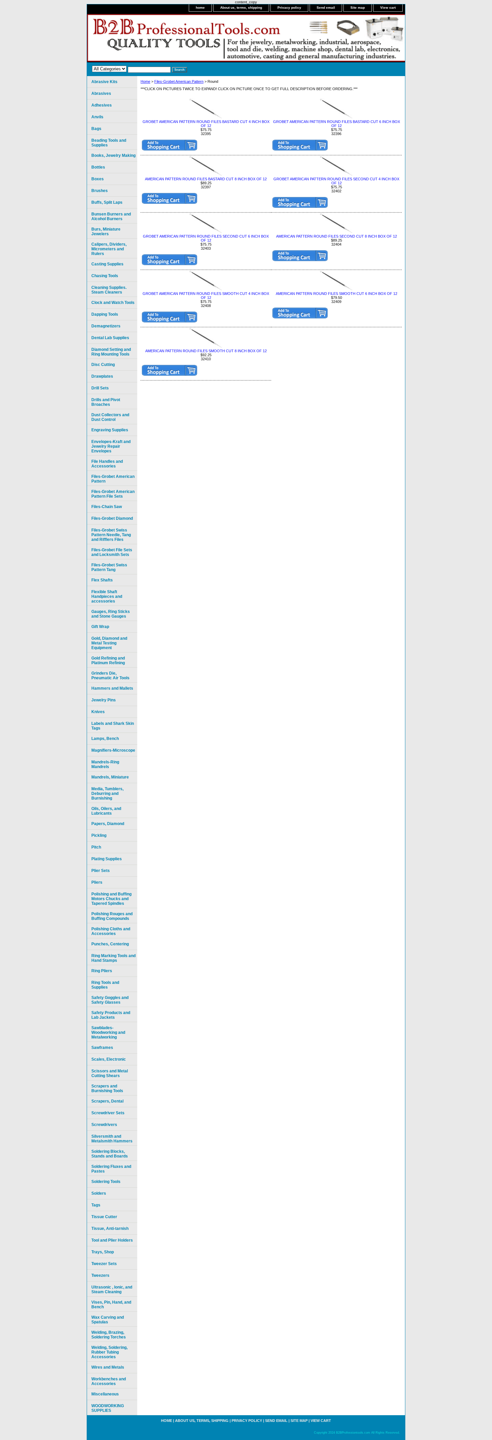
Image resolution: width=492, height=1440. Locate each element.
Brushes (99, 190)
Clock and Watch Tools (113, 302)
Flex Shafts (102, 580)
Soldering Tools (105, 1181)
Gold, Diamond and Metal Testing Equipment (109, 643)
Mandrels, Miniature (110, 777)
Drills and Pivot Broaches (105, 402)
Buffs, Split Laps (106, 202)
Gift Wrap (100, 626)
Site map (357, 7)
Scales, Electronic (108, 1059)
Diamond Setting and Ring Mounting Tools (111, 352)
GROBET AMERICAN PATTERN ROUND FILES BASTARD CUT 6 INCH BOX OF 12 (336, 124)
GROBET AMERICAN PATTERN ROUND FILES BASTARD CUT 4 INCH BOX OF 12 (206, 124)
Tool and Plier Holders (112, 1240)
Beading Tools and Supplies (108, 142)
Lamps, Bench (105, 738)
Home (145, 81)
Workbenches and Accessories (108, 1381)
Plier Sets (100, 870)
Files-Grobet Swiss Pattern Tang (109, 567)
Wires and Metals (107, 1367)
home (200, 7)
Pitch (96, 847)
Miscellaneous (105, 1394)
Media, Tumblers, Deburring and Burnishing (107, 794)
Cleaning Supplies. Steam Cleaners (109, 290)
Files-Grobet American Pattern (178, 81)
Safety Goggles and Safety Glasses (110, 1000)
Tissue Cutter (104, 1216)
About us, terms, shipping (241, 7)
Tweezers (100, 1275)
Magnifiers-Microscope (113, 750)
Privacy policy (289, 7)
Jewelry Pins (103, 700)
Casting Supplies (107, 264)
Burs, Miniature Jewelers (105, 231)
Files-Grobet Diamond (112, 518)
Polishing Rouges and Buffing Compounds (112, 916)
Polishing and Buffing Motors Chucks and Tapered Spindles (111, 899)
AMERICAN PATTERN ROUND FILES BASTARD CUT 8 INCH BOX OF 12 (206, 179)
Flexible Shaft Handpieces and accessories (106, 596)
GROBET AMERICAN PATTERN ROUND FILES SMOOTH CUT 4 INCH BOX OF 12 (206, 296)
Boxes (97, 179)
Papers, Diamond (107, 823)
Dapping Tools (104, 314)
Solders (98, 1193)
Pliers (96, 882)
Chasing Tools (104, 275)
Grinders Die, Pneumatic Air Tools (110, 675)
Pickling (98, 835)
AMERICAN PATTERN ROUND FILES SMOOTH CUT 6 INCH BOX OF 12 (336, 294)
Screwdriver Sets (108, 1113)
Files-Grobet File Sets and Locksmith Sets (111, 552)
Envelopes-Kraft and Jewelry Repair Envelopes (111, 446)
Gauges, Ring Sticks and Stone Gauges (110, 614)
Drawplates (102, 376)
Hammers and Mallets (112, 688)
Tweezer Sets (104, 1263)
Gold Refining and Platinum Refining (108, 660)
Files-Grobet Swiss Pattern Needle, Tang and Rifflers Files (111, 535)
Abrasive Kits (104, 81)
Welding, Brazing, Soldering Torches (108, 1334)
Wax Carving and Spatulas (107, 1319)
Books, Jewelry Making (113, 155)
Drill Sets (100, 388)
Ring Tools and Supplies (105, 985)
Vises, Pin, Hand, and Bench (111, 1304)
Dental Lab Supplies (110, 337)
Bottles (98, 167)
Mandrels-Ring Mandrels (105, 764)
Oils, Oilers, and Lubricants (106, 811)
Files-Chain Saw (106, 506)
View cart (388, 7)
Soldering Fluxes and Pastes (111, 1169)
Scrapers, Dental (107, 1101)
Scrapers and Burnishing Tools (107, 1088)
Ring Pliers (101, 970)
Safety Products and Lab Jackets (110, 1015)
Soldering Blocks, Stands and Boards (109, 1154)
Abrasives (101, 93)
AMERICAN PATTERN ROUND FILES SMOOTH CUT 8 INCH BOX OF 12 (206, 351)
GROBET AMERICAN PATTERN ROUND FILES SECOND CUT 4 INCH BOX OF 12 (336, 181)
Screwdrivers (104, 1124)
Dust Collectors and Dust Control (110, 417)
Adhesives (101, 105)
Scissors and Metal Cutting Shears (109, 1073)
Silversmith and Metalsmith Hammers (112, 1138)
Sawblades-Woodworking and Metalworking (108, 1032)
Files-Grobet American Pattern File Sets (113, 494)
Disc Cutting (103, 364)
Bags (96, 128)
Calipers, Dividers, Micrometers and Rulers (109, 249)
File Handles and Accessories (107, 463)
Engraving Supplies (109, 430)
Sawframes (102, 1047)
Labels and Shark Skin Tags (112, 726)
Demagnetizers (105, 326)
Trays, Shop (102, 1252)
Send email (326, 7)
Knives (98, 711)
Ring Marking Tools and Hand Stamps (113, 958)
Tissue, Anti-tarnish (110, 1228)
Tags (95, 1205)
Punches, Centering (110, 944)
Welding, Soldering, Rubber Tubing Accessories (109, 1352)
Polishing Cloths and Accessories (110, 931)
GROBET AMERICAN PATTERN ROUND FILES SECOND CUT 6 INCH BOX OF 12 (206, 238)
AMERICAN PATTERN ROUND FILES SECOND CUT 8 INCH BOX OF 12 (336, 236)
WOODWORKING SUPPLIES (107, 1408)
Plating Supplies (106, 859)
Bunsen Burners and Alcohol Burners (111, 216)
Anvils (97, 117)
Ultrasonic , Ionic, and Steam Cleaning (111, 1289)
